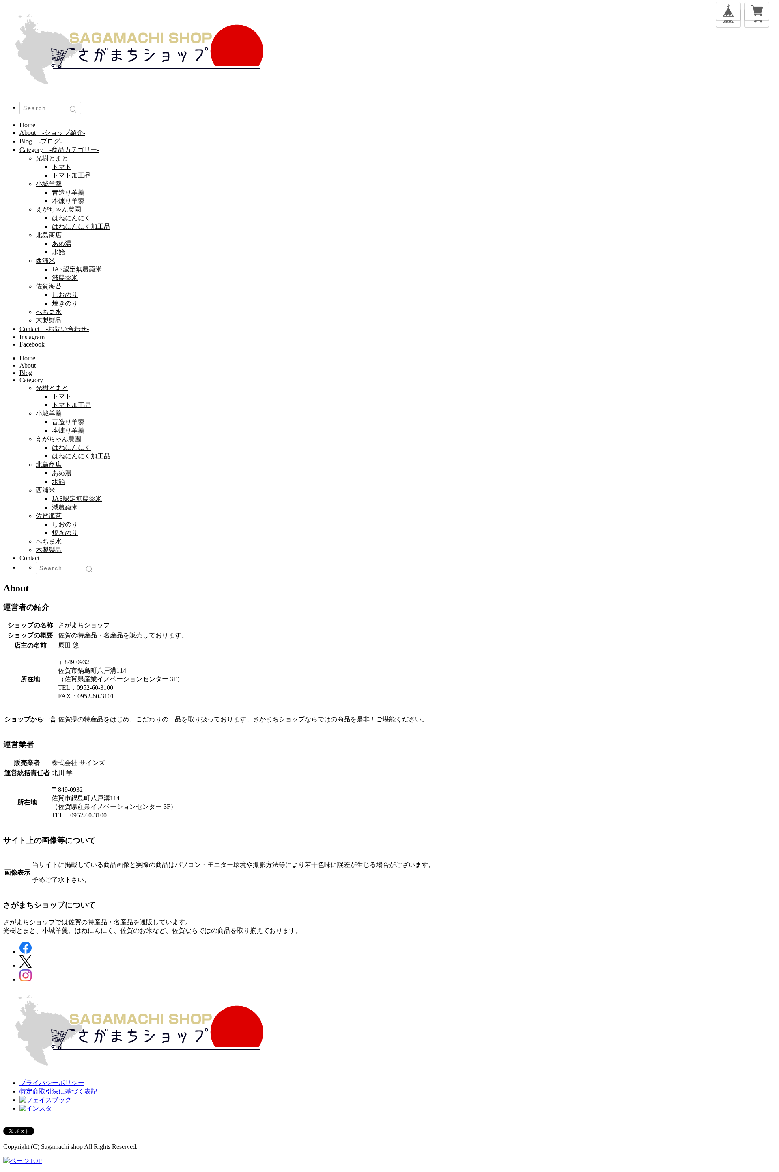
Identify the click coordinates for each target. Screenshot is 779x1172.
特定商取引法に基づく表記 (58, 1091)
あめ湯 (61, 243)
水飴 (58, 252)
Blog (40, 141)
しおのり (65, 294)
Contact (54, 328)
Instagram (32, 337)
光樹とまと (52, 158)
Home (27, 124)
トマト (61, 166)
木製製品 (49, 320)
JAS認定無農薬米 (77, 269)
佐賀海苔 (49, 286)
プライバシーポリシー (51, 1082)
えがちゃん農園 (58, 209)
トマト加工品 (71, 175)
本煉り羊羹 (68, 200)
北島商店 (49, 235)
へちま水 (49, 311)
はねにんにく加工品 (81, 226)
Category (59, 149)
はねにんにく (71, 217)
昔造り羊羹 (68, 192)
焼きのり (65, 303)
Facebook (32, 344)
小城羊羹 (49, 183)
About (52, 132)
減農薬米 (65, 277)
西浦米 (45, 260)
